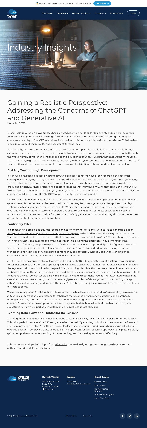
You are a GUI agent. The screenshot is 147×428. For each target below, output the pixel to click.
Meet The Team (102, 398)
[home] (12, 13)
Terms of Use (87, 416)
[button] (62, 13)
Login (133, 13)
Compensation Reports (101, 390)
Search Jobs (100, 382)
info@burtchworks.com (79, 384)
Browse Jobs (116, 13)
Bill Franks (61, 344)
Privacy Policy (71, 416)
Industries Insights (104, 395)
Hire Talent (100, 385)
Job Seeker (48, 13)
